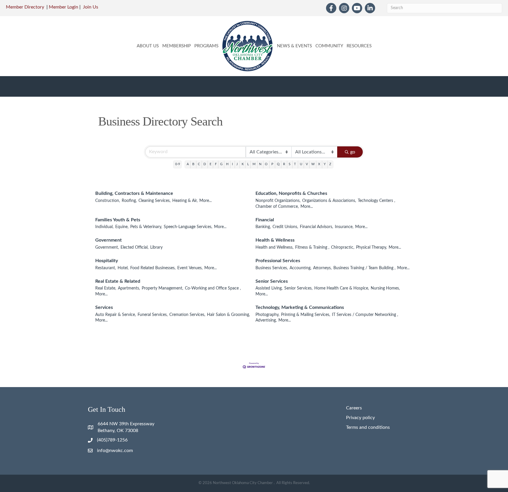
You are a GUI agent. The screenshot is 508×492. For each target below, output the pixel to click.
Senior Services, (298, 288)
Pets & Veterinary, (146, 227)
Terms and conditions (368, 427)
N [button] (260, 164)
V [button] (307, 164)
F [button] (216, 164)
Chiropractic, (342, 247)
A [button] (188, 164)
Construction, (107, 201)
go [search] (352, 152)
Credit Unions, (285, 227)
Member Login (63, 7)
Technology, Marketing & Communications (299, 307)
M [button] (254, 164)
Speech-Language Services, (188, 227)
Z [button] (330, 164)
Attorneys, (322, 268)
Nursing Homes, (385, 288)
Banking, (263, 227)
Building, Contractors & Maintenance (134, 193)
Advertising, (266, 320)
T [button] (295, 164)
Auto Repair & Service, (115, 315)
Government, (107, 247)
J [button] (237, 164)
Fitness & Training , (312, 247)
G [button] (221, 164)
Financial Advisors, (316, 227)
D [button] (204, 164)
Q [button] (278, 164)
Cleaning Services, (154, 201)
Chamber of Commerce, (277, 207)
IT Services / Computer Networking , (365, 315)
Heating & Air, (185, 201)
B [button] (193, 164)
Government (108, 240)
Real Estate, (105, 288)
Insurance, (344, 227)
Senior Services (271, 281)
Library (156, 247)
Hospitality (106, 260)
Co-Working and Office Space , (213, 288)
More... (205, 201)
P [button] (272, 164)
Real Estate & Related (117, 281)
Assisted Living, (269, 288)
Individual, (104, 227)
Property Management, (162, 288)
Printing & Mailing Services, (305, 315)
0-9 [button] (177, 164)
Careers (354, 408)
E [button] (210, 164)
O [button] (266, 164)
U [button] (301, 164)
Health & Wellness (275, 240)
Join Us (90, 7)
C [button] (199, 164)
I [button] (232, 164)
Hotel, (123, 268)
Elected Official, (134, 247)
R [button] (284, 164)
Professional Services (277, 260)
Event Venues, (190, 268)
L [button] (248, 164)
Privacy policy (360, 417)
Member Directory (25, 7)
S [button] (289, 164)
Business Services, (271, 268)
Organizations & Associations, (329, 201)
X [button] (319, 164)
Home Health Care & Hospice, (341, 288)
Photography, (267, 315)
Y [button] (325, 164)
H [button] (227, 164)
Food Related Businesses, (153, 268)
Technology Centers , (376, 201)
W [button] (313, 164)
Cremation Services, (187, 315)
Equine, (121, 227)
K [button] (243, 164)
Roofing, (129, 201)
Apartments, (129, 288)
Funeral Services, (153, 315)
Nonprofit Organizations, (277, 201)
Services (104, 307)
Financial (264, 219)
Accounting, (300, 268)
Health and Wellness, (274, 247)
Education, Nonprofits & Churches (291, 193)
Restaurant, (105, 268)
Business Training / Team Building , (364, 268)
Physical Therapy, (371, 247)
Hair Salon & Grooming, (228, 315)
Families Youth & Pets (117, 219)
